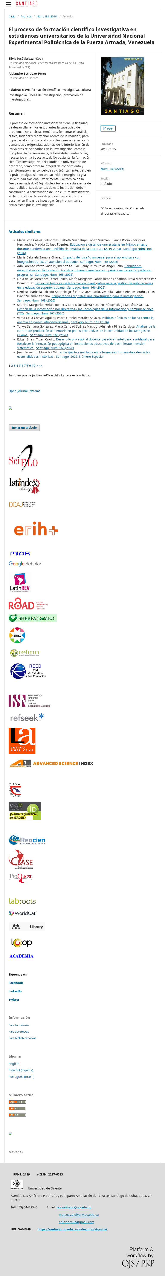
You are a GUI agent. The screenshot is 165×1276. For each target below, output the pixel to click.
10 (33, 365)
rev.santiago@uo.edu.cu (74, 1207)
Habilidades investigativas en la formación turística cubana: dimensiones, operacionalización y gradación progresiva (84, 270)
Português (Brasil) (21, 1077)
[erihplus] (35, 545)
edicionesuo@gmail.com (76, 1222)
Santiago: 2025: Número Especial (80, 356)
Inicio (12, 16)
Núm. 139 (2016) (47, 16)
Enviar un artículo (24, 428)
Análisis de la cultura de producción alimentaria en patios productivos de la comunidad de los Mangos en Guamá (86, 330)
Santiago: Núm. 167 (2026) (45, 313)
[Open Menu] (8, 4)
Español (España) (21, 1070)
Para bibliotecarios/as (22, 1038)
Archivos (26, 16)
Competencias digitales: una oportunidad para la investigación (97, 296)
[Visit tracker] (10, 409)
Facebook (16, 983)
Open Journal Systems (24, 391)
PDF (110, 128)
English (14, 1064)
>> (40, 365)
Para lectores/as (19, 1025)
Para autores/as (19, 1031)
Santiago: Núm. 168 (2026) (99, 262)
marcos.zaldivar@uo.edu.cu (79, 1215)
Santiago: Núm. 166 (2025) (86, 287)
